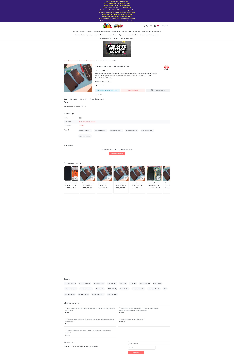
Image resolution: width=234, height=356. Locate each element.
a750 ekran (133, 283)
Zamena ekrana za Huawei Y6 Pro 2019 (87, 184)
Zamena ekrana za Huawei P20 (104, 184)
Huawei (81, 125)
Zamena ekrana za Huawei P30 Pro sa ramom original (154, 184)
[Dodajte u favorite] (76, 178)
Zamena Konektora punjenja (149, 35)
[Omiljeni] (147, 26)
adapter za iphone (145, 283)
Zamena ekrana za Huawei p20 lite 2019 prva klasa (137, 184)
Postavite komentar (117, 154)
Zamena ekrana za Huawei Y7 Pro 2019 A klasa (120, 184)
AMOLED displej (112, 289)
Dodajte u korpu (133, 90)
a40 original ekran (99, 283)
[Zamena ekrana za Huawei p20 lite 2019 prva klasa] (137, 173)
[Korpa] (154, 26)
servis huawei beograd (147, 130)
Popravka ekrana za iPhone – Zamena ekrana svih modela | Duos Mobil (96, 31)
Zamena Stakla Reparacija (83, 35)
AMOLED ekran (124, 289)
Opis (65, 99)
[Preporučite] (101, 94)
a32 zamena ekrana (84, 283)
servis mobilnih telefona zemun (88, 136)
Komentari (83, 99)
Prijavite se (136, 353)
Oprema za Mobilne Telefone (128, 35)
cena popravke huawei (116, 130)
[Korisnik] (151, 26)
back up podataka (70, 294)
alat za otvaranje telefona (72, 289)
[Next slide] (167, 179)
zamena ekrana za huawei (86, 130)
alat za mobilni (157, 283)
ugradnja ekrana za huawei (133, 130)
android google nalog (154, 289)
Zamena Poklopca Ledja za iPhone (106, 35)
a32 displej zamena (70, 283)
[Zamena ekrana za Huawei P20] (104, 173)
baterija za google (83, 294)
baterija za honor (112, 294)
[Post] (96, 94)
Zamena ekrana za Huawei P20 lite (71, 184)
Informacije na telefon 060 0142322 (108, 90)
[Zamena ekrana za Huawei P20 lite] (71, 173)
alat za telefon (100, 289)
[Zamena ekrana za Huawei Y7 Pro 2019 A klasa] (121, 173)
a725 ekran (123, 283)
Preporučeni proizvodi (97, 99)
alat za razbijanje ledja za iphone (89, 289)
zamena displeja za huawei (102, 130)
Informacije (73, 99)
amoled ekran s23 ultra (139, 289)
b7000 (165, 289)
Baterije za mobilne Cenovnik (109, 38)
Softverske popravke (127, 38)
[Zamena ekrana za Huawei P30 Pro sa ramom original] (154, 173)
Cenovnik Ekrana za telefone (151, 31)
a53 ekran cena (112, 283)
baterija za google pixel (98, 294)
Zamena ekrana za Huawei (88, 61)
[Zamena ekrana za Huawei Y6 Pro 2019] (87, 173)
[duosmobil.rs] (117, 26)
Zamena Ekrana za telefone (131, 31)
